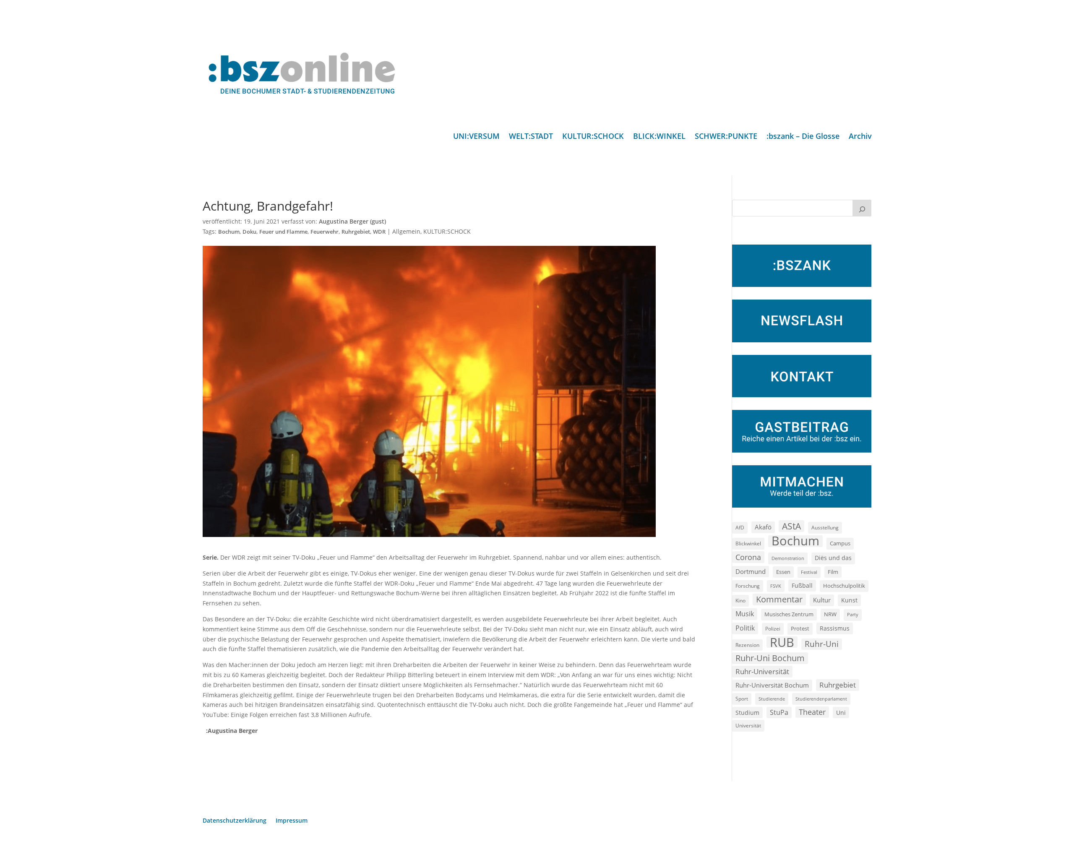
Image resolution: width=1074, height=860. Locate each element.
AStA (791, 526)
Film (833, 572)
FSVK (775, 586)
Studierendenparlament (821, 699)
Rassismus (835, 628)
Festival (809, 572)
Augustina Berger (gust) (352, 221)
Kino (740, 600)
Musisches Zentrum (788, 614)
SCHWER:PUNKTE (726, 137)
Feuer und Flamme (283, 231)
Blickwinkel (748, 543)
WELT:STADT (531, 137)
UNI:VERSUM (476, 137)
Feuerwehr (324, 231)
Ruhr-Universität (762, 671)
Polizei (772, 628)
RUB (782, 642)
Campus (840, 543)
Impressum (292, 821)
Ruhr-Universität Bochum (772, 685)
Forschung (747, 585)
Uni (841, 713)
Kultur (822, 600)
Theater (812, 712)
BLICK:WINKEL (659, 137)
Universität (748, 725)
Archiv (860, 137)
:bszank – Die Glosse (802, 137)
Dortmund (750, 571)
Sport (741, 698)
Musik (744, 613)
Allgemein (406, 231)
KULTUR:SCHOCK (593, 137)
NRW (830, 614)
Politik (745, 628)
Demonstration (788, 558)
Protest (800, 628)
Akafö (763, 527)
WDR (379, 231)
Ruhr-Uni (822, 643)
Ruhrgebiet (355, 231)
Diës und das (833, 558)
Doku (249, 231)
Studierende (772, 699)
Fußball (802, 585)
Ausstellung (825, 527)
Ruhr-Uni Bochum (770, 658)
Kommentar (779, 599)
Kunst (849, 600)
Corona (748, 557)
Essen (783, 572)
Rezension (747, 645)
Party (852, 615)
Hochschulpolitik (844, 585)
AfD (739, 527)
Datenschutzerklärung (234, 821)
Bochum (229, 231)
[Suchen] (862, 208)
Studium (747, 713)
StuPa (779, 712)
